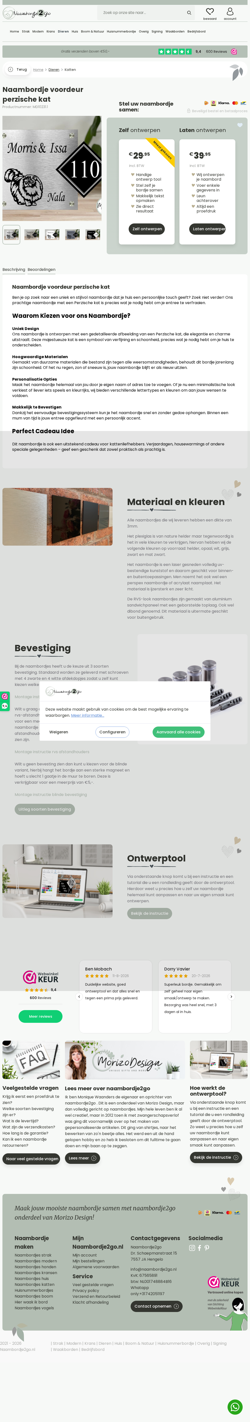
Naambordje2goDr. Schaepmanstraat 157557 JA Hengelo (154, 1253)
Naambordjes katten (34, 1284)
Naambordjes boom (34, 1296)
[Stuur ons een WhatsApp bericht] (235, 1407)
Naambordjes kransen (36, 1272)
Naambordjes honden (35, 1267)
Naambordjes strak (33, 1255)
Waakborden (65, 1349)
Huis (118, 1343)
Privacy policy (86, 1290)
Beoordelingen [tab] (41, 269)
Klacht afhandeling (91, 1302)
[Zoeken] (189, 12)
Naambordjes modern (36, 1261)
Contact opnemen (153, 1306)
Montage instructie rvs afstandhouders (52, 752)
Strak (57, 1343)
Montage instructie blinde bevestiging (51, 794)
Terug (22, 69)
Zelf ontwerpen (147, 229)
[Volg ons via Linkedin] (206, 1248)
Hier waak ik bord (31, 1302)
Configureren (112, 732)
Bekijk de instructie (149, 913)
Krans (89, 1343)
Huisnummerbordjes (34, 1290)
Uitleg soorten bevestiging (45, 809)
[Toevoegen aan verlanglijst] (240, 125)
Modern (73, 1343)
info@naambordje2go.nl (154, 1269)
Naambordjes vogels (34, 1308)
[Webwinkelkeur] (227, 1303)
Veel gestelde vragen (93, 1284)
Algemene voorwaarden (96, 1267)
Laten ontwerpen (209, 229)
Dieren (104, 1343)
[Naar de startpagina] (26, 13)
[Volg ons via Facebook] (199, 1248)
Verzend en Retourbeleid (96, 1296)
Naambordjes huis (32, 1278)
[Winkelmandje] (244, 9)
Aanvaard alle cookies (178, 732)
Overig (203, 1343)
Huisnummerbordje (175, 1343)
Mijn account (85, 1255)
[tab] (13, 269)
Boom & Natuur (139, 1343)
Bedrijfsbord (92, 1349)
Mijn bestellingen (88, 1261)
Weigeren (58, 732)
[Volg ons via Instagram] (192, 1248)
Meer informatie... (87, 715)
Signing (219, 1343)
